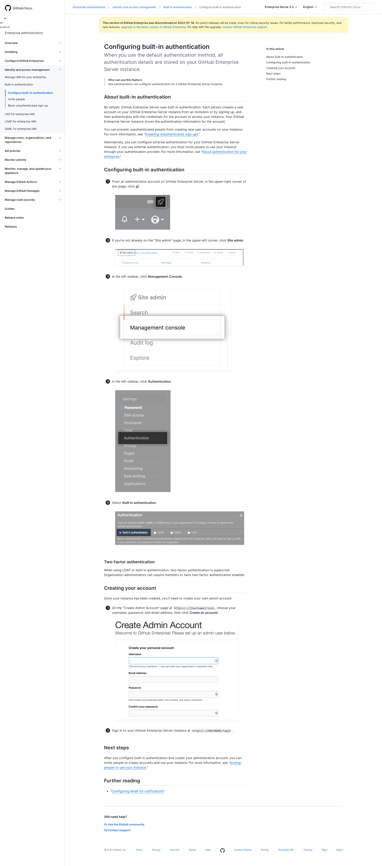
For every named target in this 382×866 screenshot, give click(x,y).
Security (174, 849)
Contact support (119, 830)
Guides (10, 208)
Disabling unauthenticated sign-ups (171, 134)
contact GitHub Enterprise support (244, 27)
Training (307, 849)
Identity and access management (136, 7)
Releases (11, 226)
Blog (324, 849)
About (339, 849)
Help (207, 849)
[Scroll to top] (373, 857)
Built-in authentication (180, 7)
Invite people (16, 99)
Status (192, 849)
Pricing (265, 849)
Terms (139, 849)
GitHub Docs (22, 8)
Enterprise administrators (24, 33)
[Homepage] (222, 850)
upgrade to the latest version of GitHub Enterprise (153, 27)
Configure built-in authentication (30, 92)
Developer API (286, 849)
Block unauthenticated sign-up (28, 105)
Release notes (14, 217)
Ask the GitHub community (126, 824)
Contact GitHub (242, 849)
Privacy (156, 849)
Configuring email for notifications (137, 791)
